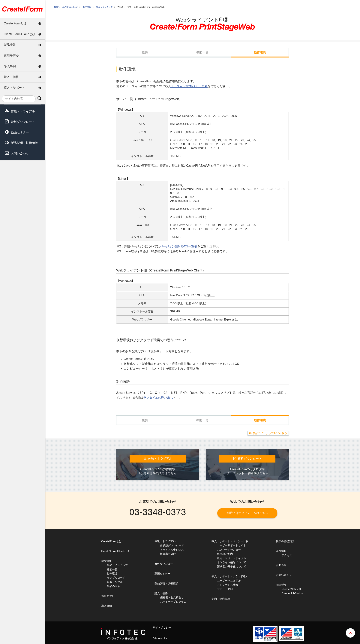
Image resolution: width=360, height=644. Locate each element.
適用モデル (11, 55)
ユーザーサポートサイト (231, 545)
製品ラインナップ (104, 7)
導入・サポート (14, 87)
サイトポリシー (162, 627)
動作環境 (260, 52)
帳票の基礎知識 (285, 541)
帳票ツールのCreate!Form (66, 7)
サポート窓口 (225, 588)
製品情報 (10, 44)
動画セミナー (20, 132)
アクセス (287, 555)
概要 (145, 52)
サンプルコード (116, 577)
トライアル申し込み (172, 549)
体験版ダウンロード (172, 545)
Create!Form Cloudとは (19, 34)
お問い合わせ (20, 153)
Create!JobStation (292, 593)
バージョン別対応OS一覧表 (189, 86)
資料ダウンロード (23, 121)
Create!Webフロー (293, 588)
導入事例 (10, 66)
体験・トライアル (23, 111)
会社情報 (281, 551)
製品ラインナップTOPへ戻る (270, 433)
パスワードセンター (229, 549)
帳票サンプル (115, 582)
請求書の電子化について (231, 566)
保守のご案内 (225, 553)
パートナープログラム (173, 601)
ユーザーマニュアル (229, 580)
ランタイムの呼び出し (158, 397)
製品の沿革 (113, 586)
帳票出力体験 (168, 553)
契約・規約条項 (221, 598)
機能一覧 (202, 52)
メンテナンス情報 (227, 584)
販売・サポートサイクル (231, 558)
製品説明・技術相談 (24, 142)
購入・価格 (11, 77)
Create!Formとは (15, 23)
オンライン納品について (231, 562)
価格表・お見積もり (172, 597)
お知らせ (281, 565)
